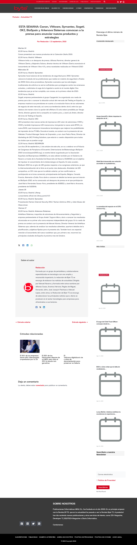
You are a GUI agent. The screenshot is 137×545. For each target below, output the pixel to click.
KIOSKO (54, 1)
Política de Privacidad (106, 480)
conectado (40, 385)
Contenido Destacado (105, 69)
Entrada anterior (23, 322)
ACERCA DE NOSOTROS (65, 537)
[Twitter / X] (19, 245)
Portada (16, 17)
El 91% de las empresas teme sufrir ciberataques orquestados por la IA (29, 357)
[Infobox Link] (110, 33)
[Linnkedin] (118, 2)
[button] (104, 2)
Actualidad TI (26, 17)
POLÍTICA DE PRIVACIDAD (84, 537)
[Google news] (123, 2)
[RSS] (39, 523)
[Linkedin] (27, 245)
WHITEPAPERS (63, 1)
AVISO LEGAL (117, 537)
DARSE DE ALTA (74, 1)
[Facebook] (23, 245)
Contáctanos (58, 525)
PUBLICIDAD (84, 1)
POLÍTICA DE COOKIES (103, 537)
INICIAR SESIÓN (96, 1)
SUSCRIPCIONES (21, 537)
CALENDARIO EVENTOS (43, 1)
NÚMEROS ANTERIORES (47, 537)
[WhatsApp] (32, 245)
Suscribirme (103, 487)
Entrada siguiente (80, 322)
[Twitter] (121, 2)
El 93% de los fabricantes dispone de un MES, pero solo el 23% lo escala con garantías (51, 359)
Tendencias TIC (104, 275)
